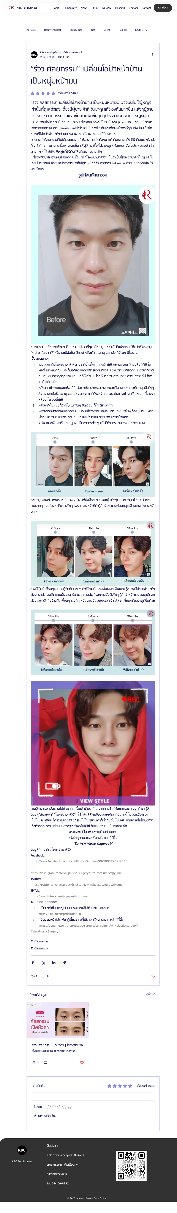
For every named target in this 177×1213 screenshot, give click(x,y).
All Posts (31, 30)
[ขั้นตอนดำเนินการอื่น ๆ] (152, 54)
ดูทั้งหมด (151, 994)
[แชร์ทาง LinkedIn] (54, 963)
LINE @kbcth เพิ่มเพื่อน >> (63, 1164)
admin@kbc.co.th (57, 1174)
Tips (93, 30)
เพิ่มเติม (139, 30)
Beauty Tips (76, 30)
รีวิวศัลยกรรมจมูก (40, 941)
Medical (122, 30)
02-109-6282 (60, 1183)
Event (107, 30)
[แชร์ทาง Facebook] (33, 963)
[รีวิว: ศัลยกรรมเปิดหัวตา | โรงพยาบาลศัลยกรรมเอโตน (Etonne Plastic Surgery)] (58, 1020)
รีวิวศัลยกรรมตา (39, 948)
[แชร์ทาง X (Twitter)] (43, 963)
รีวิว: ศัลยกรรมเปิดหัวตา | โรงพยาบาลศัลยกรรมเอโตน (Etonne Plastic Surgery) (57, 1048)
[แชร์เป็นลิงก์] (64, 963)
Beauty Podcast (52, 30)
